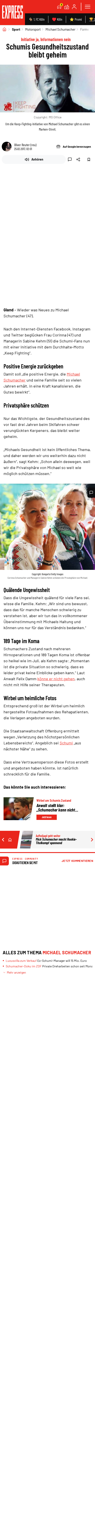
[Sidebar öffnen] (87, 7)
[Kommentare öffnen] (91, 492)
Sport (16, 29)
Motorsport (33, 29)
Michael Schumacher (60, 29)
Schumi (66, 742)
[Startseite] (4, 29)
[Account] (74, 6)
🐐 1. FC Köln (36, 19)
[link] (12, 12)
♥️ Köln (57, 19)
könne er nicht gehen (56, 678)
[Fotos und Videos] (66, 6)
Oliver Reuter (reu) (25, 145)
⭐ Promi (76, 19)
